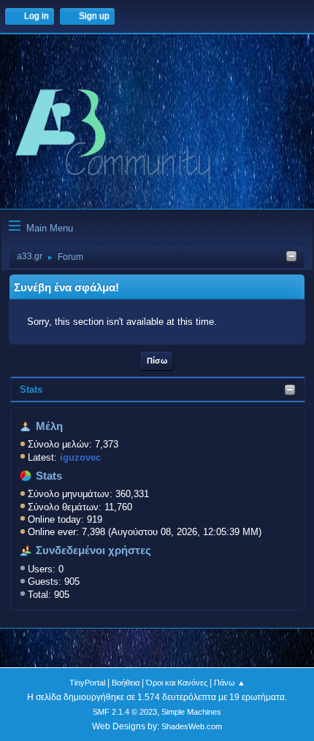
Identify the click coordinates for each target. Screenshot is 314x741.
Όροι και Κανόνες (176, 682)
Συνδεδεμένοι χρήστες (93, 550)
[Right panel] (291, 257)
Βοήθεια (125, 682)
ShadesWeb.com (191, 726)
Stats (31, 389)
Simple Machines (191, 711)
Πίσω (157, 360)
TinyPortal (87, 682)
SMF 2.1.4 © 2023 (125, 711)
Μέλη (49, 426)
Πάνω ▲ (229, 682)
